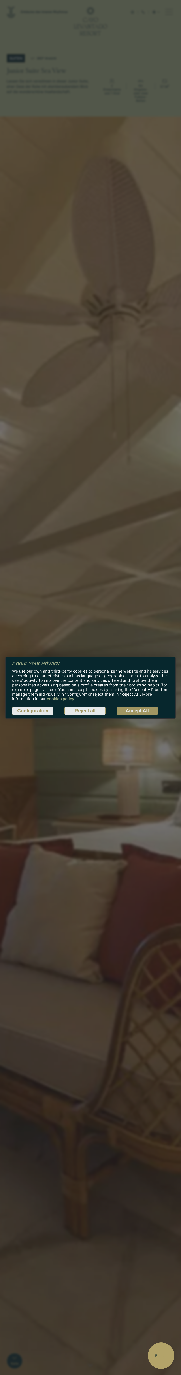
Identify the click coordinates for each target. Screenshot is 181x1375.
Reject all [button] (85, 710)
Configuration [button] (32, 710)
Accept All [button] (137, 710)
